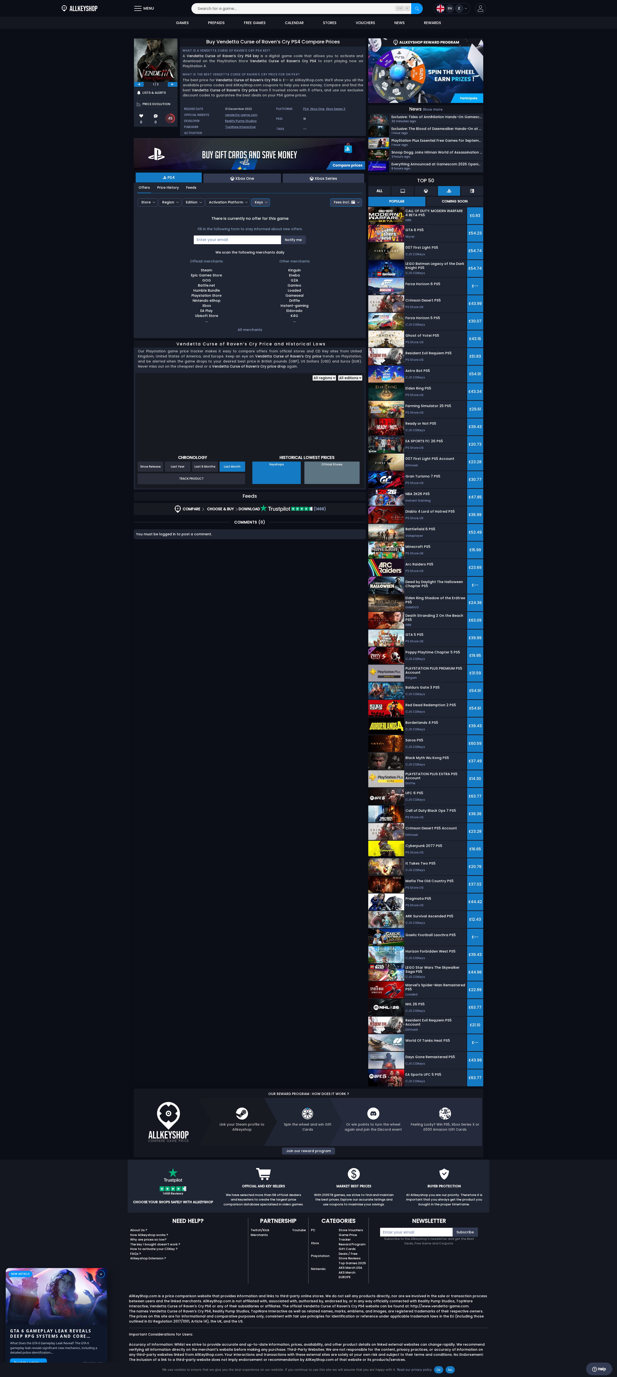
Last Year (177, 466)
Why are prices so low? (148, 1239)
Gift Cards (347, 1249)
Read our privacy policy (414, 1369)
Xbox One (317, 109)
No (450, 1370)
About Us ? (138, 1230)
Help (601, 1368)
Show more (433, 109)
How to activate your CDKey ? (154, 1249)
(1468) (319, 508)
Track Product (191, 479)
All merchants (250, 329)
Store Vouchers (351, 1230)
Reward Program (352, 1244)
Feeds (191, 187)
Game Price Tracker (348, 1237)
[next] (172, 84)
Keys (259, 202)
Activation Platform (226, 202)
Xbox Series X (335, 109)
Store (146, 202)
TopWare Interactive (240, 127)
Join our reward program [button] (308, 1151)
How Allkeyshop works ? (149, 1235)
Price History (168, 187)
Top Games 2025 (352, 1263)
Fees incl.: (342, 202)
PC (313, 1230)
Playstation (320, 1256)
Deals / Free (348, 1253)
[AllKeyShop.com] (79, 8)
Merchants (259, 1235)
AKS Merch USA (350, 1267)
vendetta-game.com (241, 115)
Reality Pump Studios (241, 121)
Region (168, 202)
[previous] (139, 84)
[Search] (417, 8)
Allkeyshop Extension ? (148, 1258)
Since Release (150, 466)
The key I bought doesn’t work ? (155, 1244)
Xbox (315, 1243)
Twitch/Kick (260, 1230)
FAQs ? (135, 1253)
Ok (438, 1370)
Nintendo (318, 1269)
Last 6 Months (204, 466)
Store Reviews (350, 1258)
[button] (480, 8)
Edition (191, 202)
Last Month (232, 466)
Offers (144, 187)
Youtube (299, 1230)
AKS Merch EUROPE (347, 1275)
